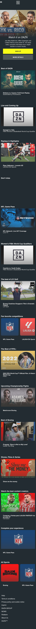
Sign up (18, 51)
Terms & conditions (8, 599)
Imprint (4, 605)
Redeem (5, 614)
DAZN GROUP (7, 608)
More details (18, 57)
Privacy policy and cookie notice (13, 602)
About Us (5, 618)
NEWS (4, 611)
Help (3, 595)
